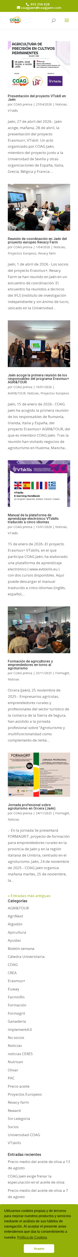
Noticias (61, 104)
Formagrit (62, 673)
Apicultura (17, 932)
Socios (13, 1126)
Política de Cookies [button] (32, 1237)
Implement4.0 (20, 1029)
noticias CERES (20, 1053)
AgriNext (15, 916)
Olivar (13, 1069)
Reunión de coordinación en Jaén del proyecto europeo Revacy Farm (37, 240)
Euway (13, 988)
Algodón (15, 924)
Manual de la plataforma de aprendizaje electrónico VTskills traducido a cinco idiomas (33, 518)
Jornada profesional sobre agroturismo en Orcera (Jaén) (31, 806)
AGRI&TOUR (17, 393)
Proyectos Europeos (22, 253)
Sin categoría (19, 1118)
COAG (13, 964)
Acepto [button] (39, 1248)
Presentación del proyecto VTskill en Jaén (37, 98)
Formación (17, 1005)
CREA (12, 972)
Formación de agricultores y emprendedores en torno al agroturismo (30, 664)
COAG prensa (22, 104)
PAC (11, 1078)
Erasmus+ (16, 980)
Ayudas (14, 940)
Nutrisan (15, 1061)
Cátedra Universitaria (26, 956)
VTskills (13, 111)
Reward (14, 1110)
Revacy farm (47, 253)
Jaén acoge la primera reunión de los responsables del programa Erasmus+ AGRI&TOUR (38, 378)
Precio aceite (18, 1086)
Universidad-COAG (24, 1134)
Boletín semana (21, 948)
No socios (16, 1037)
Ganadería (17, 1021)
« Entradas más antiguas (29, 895)
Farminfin (16, 997)
